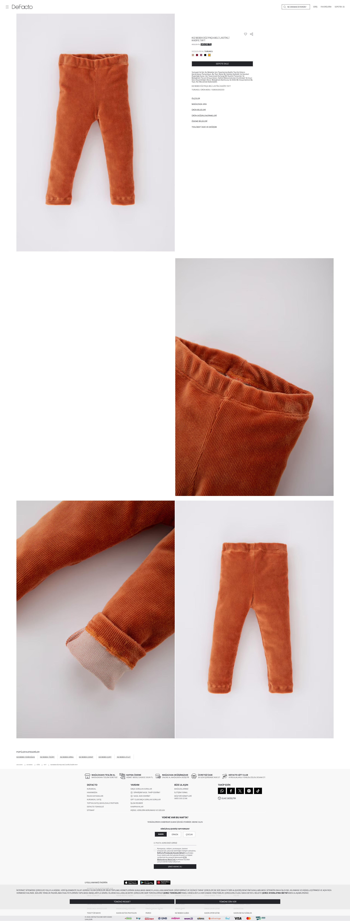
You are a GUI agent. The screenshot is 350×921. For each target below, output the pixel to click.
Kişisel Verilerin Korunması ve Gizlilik (148, 810)
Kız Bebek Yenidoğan (25, 757)
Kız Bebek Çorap (86, 757)
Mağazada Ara (199, 104)
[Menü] (7, 6)
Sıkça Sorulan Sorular (141, 789)
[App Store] (131, 882)
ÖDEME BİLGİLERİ (199, 121)
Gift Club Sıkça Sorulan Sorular (146, 800)
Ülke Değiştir (229, 798)
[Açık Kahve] (193, 55)
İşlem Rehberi (137, 803)
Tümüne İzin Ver (227, 901)
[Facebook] (231, 791)
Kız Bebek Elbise (182, 913)
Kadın (161, 834)
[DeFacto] (22, 7)
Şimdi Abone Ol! (175, 867)
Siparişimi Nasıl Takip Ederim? (146, 792)
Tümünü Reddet (122, 901)
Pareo (148, 913)
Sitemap (90, 810)
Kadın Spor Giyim (212, 913)
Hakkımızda (92, 792)
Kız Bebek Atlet (124, 757)
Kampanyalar (137, 807)
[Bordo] (197, 55)
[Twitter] (240, 791)
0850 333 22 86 (180, 798)
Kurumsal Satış (94, 800)
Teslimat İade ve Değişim (204, 127)
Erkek (175, 834)
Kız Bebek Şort (105, 757)
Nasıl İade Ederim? (141, 796)
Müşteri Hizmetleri (183, 796)
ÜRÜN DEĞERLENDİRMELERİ (204, 116)
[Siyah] (205, 55)
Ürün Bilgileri (199, 110)
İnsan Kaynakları (95, 796)
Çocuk (189, 834)
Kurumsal (91, 789)
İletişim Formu (180, 792)
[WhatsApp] (222, 791)
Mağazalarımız (181, 789)
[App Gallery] (163, 882)
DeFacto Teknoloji (95, 807)
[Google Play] (147, 882)
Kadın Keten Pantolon (126, 913)
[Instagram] (249, 791)
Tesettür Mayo (94, 913)
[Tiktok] (258, 791)
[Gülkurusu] (201, 55)
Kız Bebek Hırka (67, 757)
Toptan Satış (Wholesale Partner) (102, 803)
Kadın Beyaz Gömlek (243, 913)
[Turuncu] (209, 55)
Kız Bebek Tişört (47, 757)
